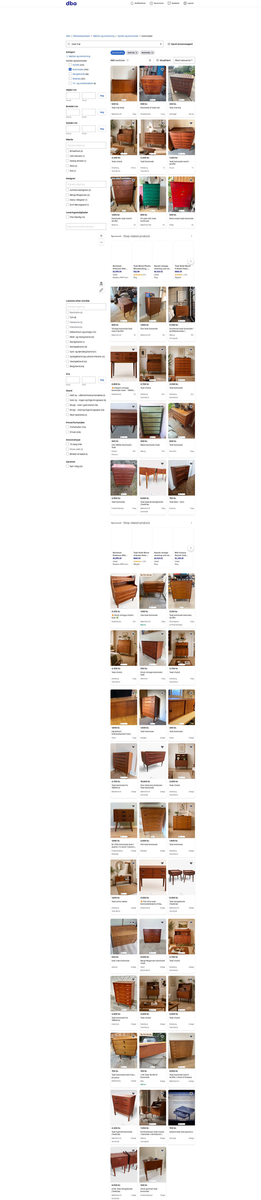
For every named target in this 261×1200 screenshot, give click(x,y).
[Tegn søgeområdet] (101, 290)
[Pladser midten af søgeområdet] (101, 283)
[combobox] (115, 44)
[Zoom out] (101, 242)
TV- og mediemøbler (84, 83)
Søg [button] (102, 95)
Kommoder (80, 69)
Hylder (78, 64)
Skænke (79, 78)
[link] (78, 56)
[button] (180, 44)
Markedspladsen (81, 35)
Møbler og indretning (104, 35)
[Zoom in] (101, 235)
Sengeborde (81, 74)
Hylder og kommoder (128, 35)
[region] (86, 263)
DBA (68, 35)
